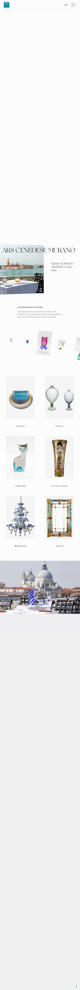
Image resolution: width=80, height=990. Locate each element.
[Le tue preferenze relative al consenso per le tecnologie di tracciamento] (76, 986)
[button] (73, 5)
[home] (6, 5)
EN (66, 4)
